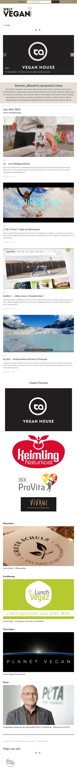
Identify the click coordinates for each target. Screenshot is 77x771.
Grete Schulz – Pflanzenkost (14, 568)
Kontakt (6, 741)
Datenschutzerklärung (18, 741)
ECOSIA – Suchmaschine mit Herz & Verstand (25, 359)
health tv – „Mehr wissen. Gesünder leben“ (23, 295)
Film (7, 68)
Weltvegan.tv (6, 176)
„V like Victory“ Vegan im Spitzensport (21, 229)
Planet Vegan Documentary (14, 674)
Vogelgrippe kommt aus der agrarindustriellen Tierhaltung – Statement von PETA (36, 727)
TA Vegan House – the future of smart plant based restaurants (27, 72)
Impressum (31, 741)
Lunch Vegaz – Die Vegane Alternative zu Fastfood (23, 621)
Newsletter (21, 2)
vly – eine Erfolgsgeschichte (16, 163)
